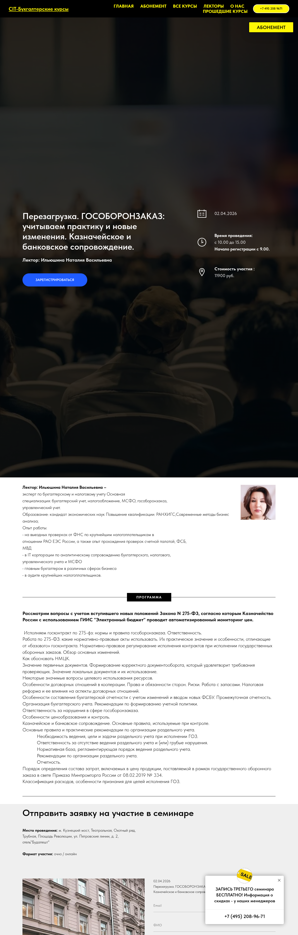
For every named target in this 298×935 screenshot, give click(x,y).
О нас (237, 6)
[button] (271, 27)
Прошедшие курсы (225, 11)
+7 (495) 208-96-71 (244, 916)
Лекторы (214, 6)
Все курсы (185, 6)
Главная (124, 6)
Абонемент (153, 6)
